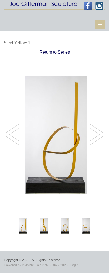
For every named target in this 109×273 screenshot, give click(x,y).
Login (74, 265)
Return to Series (54, 52)
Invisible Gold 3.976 (36, 265)
